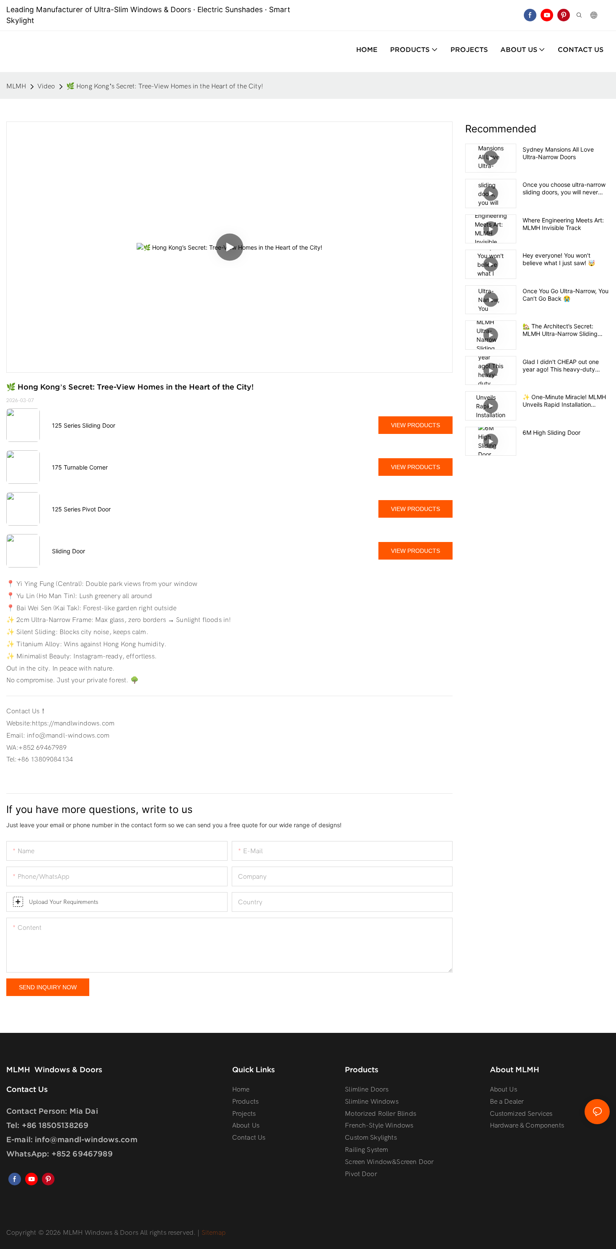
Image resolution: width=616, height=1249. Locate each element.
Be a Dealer (507, 1101)
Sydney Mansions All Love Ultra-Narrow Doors (558, 153)
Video (46, 86)
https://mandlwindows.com (73, 723)
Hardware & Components (527, 1125)
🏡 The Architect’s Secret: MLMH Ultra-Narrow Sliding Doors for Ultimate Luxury (560, 330)
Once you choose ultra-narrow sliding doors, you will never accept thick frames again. (564, 188)
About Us (503, 1089)
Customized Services (521, 1113)
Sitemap (212, 1232)
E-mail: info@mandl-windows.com (71, 1139)
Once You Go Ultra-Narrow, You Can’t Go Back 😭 (565, 294)
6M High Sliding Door (551, 432)
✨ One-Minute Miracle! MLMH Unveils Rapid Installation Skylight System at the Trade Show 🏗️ (564, 400)
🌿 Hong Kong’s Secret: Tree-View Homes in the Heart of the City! (164, 86)
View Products (415, 425)
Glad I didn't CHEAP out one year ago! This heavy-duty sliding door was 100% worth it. (565, 365)
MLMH (16, 86)
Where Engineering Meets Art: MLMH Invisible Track (563, 224)
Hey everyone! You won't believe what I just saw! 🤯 (559, 259)
